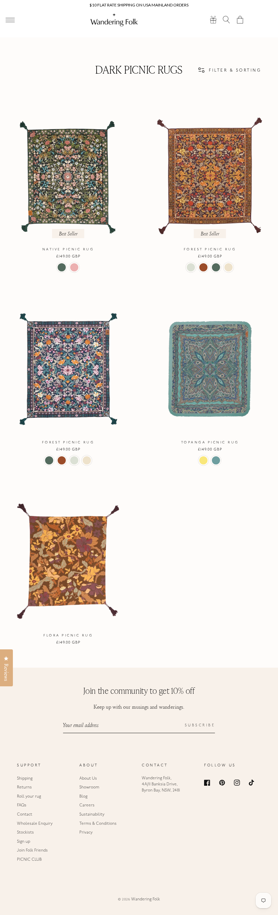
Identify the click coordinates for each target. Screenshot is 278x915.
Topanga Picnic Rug (210, 442)
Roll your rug (29, 797)
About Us (88, 779)
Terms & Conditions (98, 824)
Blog (83, 797)
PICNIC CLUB (29, 860)
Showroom (89, 787)
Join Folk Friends (32, 851)
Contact (24, 815)
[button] (226, 19)
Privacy (86, 833)
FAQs (21, 805)
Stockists (25, 833)
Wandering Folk (145, 899)
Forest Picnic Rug (210, 249)
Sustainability (91, 815)
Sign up (23, 842)
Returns (24, 787)
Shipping (25, 779)
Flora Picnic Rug (68, 635)
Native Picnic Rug (68, 249)
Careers (87, 805)
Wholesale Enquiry (35, 824)
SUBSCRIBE (200, 725)
